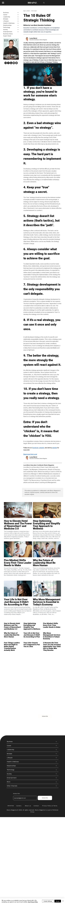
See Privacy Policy (33, 902)
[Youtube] (14, 63)
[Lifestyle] (18, 21)
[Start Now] (18, 530)
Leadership (6, 17)
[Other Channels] (56, 704)
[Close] (63, 901)
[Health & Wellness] (18, 23)
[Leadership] (18, 17)
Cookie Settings (48, 901)
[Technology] (18, 27)
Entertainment (7, 31)
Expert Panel (7, 36)
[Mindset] (18, 19)
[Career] (18, 15)
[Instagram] (5, 63)
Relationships (7, 25)
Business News (8, 34)
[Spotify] (16, 63)
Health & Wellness (8, 23)
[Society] (18, 30)
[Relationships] (18, 25)
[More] (56, 700)
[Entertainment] (18, 32)
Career (5, 14)
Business (6, 12)
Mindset (5, 19)
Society (5, 29)
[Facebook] (8, 63)
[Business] (18, 13)
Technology (6, 27)
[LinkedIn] (11, 63)
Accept (57, 901)
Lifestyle (6, 21)
